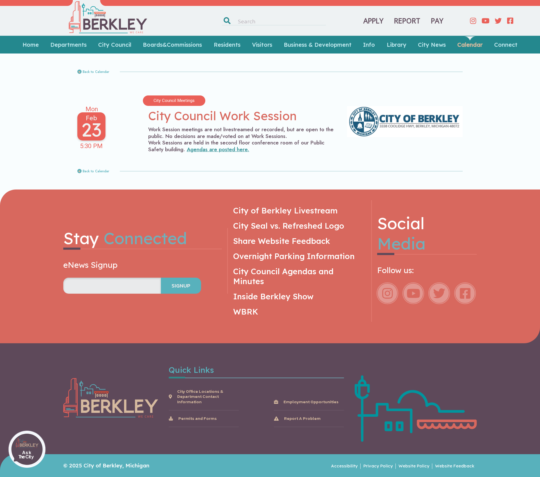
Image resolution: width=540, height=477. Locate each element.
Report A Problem (302, 418)
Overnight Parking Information (294, 256)
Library (396, 44)
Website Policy (414, 466)
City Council (114, 44)
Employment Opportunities (311, 402)
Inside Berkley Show (273, 296)
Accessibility (344, 466)
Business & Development (318, 44)
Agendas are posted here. (218, 149)
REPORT (407, 20)
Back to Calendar (96, 71)
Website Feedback (454, 466)
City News (432, 44)
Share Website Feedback (281, 241)
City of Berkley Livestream (285, 210)
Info (369, 44)
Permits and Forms (197, 418)
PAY (437, 20)
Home (30, 44)
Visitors (262, 44)
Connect (506, 44)
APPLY (373, 20)
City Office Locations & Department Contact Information (200, 397)
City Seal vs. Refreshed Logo (288, 226)
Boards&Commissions (172, 44)
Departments (68, 44)
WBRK (245, 311)
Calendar (470, 44)
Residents (227, 44)
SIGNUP (181, 286)
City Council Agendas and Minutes (283, 276)
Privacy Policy (378, 466)
